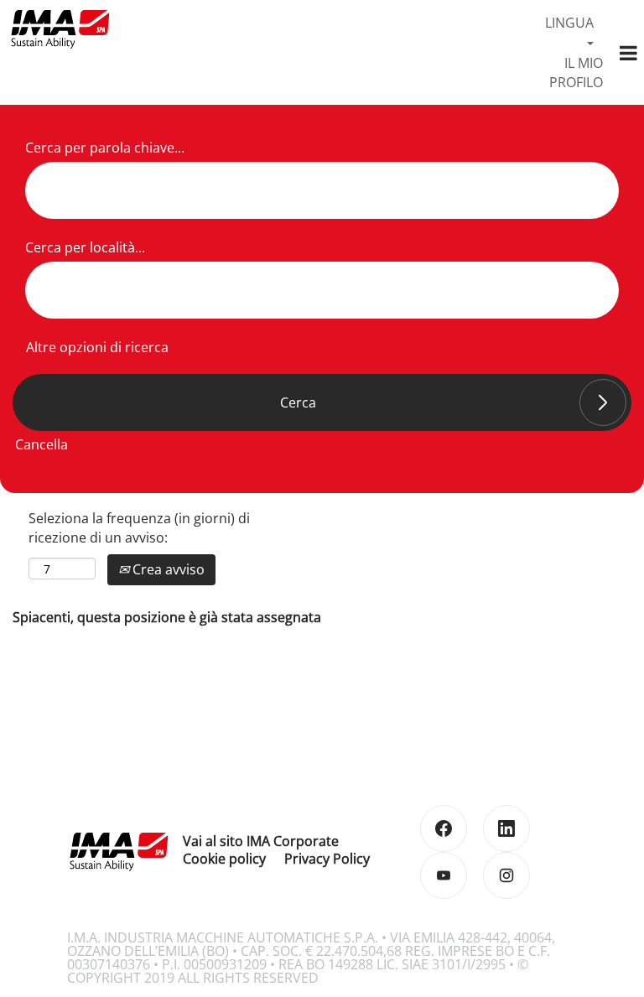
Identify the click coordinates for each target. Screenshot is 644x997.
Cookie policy (224, 858)
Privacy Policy (327, 858)
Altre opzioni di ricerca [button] (97, 347)
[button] (628, 53)
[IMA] (59, 28)
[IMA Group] (118, 851)
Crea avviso (167, 569)
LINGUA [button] (569, 22)
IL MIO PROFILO (576, 72)
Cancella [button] (41, 444)
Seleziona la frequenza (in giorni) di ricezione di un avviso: (139, 528)
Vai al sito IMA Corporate (261, 841)
